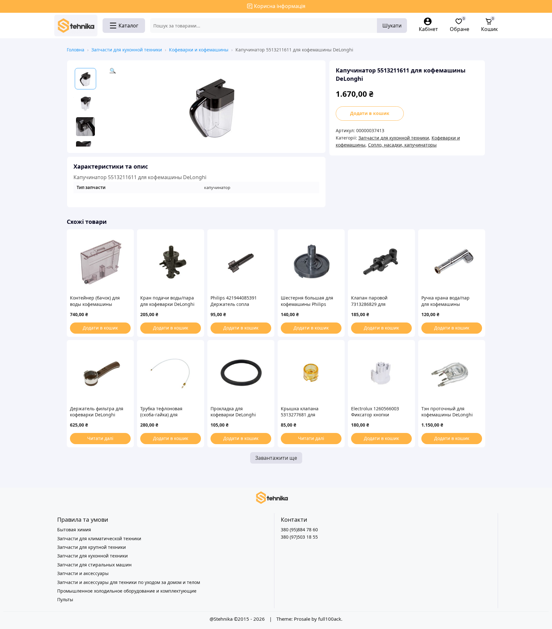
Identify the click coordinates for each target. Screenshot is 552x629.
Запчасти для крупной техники (91, 547)
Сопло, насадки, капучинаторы (402, 145)
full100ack (329, 619)
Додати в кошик (369, 113)
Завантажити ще (276, 457)
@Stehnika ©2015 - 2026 (238, 619)
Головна (75, 50)
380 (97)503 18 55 (299, 537)
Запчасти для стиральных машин (94, 565)
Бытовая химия (74, 530)
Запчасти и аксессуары (83, 573)
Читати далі (100, 438)
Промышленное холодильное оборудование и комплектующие (126, 591)
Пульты (65, 599)
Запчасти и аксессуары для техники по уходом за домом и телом (128, 582)
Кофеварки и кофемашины (198, 50)
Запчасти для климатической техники (99, 538)
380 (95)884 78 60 (299, 530)
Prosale (302, 619)
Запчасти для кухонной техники (126, 50)
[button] (214, 107)
